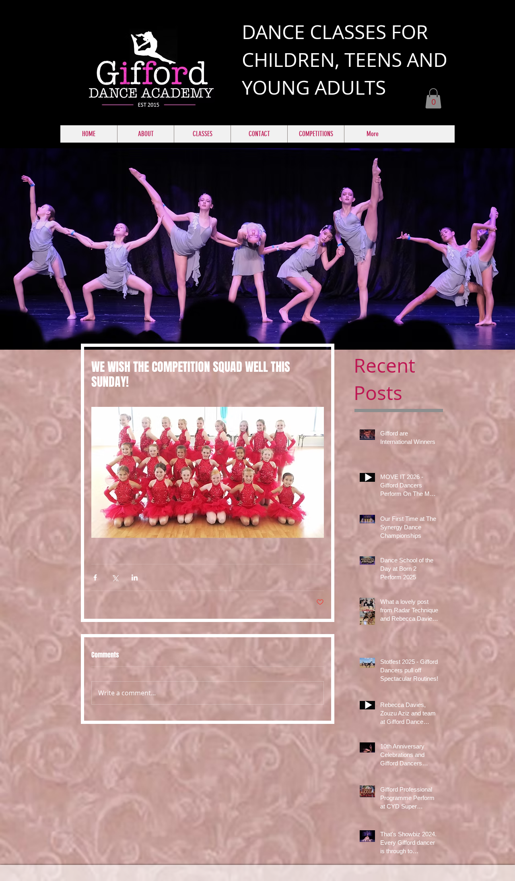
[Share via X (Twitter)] (115, 577)
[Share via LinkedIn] (134, 577)
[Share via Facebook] (95, 577)
